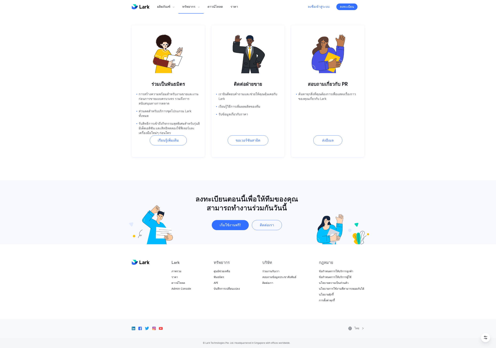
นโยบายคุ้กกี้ (326, 295)
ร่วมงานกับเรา (270, 271)
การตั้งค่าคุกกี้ (327, 300)
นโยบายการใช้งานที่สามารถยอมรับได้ (341, 289)
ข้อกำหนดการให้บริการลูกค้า (336, 271)
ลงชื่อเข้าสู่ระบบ (319, 7)
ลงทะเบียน (347, 7)
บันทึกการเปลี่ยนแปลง (227, 289)
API (216, 283)
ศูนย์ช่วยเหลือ (222, 271)
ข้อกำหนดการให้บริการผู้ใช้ (335, 277)
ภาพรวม (176, 271)
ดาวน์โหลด (178, 283)
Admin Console (181, 289)
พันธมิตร (219, 277)
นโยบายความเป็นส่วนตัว (334, 283)
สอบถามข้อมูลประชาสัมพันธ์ (279, 277)
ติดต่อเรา (267, 283)
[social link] (135, 328)
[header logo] (140, 7)
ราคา (174, 277)
